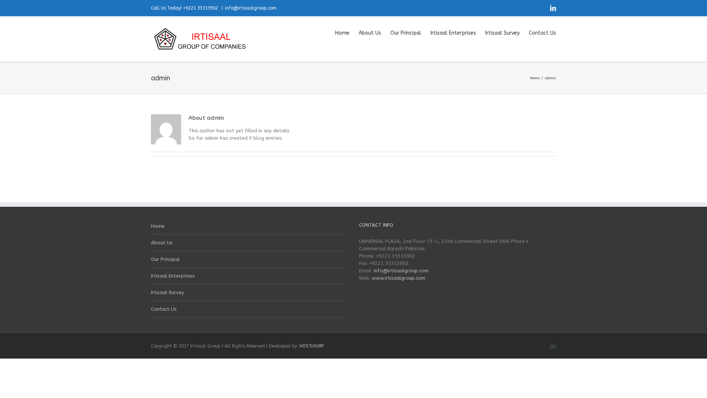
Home (158, 226)
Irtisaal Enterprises (173, 276)
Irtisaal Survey (167, 292)
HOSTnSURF (311, 346)
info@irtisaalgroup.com (251, 8)
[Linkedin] (553, 8)
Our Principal (165, 259)
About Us (162, 242)
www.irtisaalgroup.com (398, 278)
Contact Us (164, 309)
